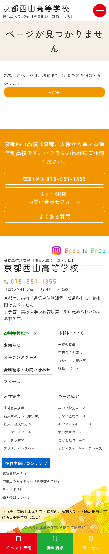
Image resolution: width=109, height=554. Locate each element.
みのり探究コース (72, 407)
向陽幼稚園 (89, 511)
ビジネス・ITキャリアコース (80, 448)
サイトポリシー (14, 489)
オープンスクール (17, 432)
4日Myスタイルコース (75, 423)
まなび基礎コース (72, 415)
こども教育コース (72, 440)
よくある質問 (54, 216)
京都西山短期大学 (61, 511)
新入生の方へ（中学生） (23, 415)
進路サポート (68, 368)
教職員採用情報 (14, 473)
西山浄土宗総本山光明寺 (22, 511)
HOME (54, 92)
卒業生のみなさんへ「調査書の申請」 (31, 481)
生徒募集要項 (14, 407)
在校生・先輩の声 (72, 360)
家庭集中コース (70, 432)
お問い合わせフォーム (54, 198)
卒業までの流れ (70, 352)
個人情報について (16, 497)
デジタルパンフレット (21, 448)
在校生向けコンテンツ (26, 463)
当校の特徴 (66, 344)
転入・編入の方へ (17, 423)
